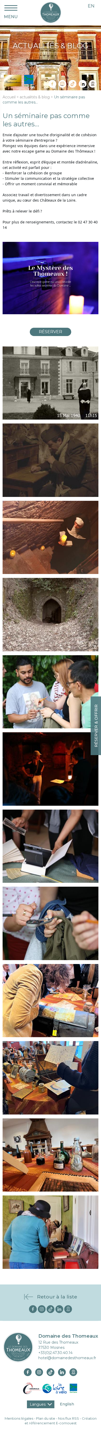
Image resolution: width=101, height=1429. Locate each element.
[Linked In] (82, 84)
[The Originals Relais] (32, 1388)
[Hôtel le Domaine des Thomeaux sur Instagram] (62, 84)
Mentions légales (19, 1418)
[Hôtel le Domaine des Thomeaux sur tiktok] (72, 84)
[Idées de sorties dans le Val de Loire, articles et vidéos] (51, 12)
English (67, 1404)
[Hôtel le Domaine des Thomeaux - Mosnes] (18, 1347)
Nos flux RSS (68, 1418)
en (91, 6)
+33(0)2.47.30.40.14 (55, 1352)
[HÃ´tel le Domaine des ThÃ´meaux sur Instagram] (42, 1309)
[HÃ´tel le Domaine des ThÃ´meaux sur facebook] (33, 1309)
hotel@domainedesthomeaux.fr (67, 1358)
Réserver (50, 331)
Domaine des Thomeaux (68, 1336)
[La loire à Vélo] (55, 1388)
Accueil (9, 97)
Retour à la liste (57, 1297)
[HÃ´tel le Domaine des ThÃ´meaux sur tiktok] (51, 1309)
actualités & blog (35, 97)
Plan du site (45, 1418)
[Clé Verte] (73, 1388)
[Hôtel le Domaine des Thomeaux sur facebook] (52, 84)
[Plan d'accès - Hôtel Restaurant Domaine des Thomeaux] (93, 84)
